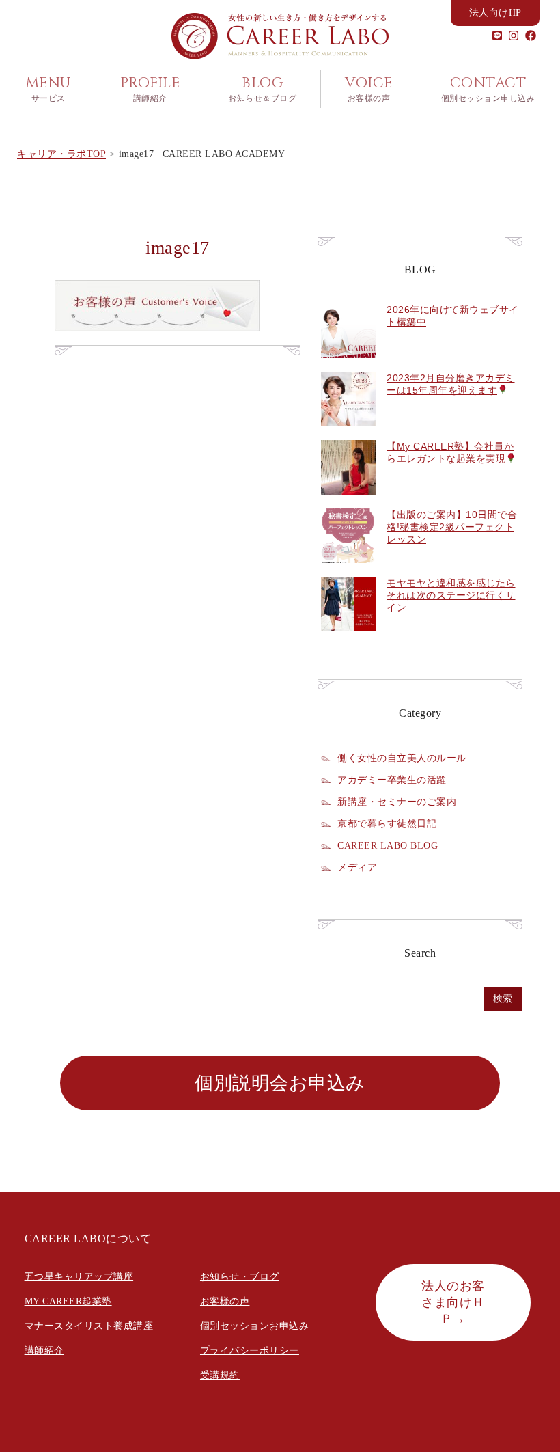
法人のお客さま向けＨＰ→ (453, 1302)
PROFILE (150, 89)
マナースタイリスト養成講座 (89, 1326)
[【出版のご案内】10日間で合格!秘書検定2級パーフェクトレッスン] (348, 570)
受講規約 (220, 1375)
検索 (502, 999)
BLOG (262, 89)
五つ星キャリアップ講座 (79, 1277)
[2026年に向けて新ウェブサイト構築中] (348, 365)
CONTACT (488, 89)
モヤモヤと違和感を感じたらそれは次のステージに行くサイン (451, 595)
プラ (210, 1350)
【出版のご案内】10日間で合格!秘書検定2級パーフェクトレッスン (452, 527)
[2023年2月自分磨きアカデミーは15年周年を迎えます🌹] (348, 433)
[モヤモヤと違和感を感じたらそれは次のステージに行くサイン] (348, 638)
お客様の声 (225, 1301)
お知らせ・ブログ (239, 1277)
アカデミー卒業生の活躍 (392, 779)
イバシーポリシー (259, 1350)
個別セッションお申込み (254, 1326)
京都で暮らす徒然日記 (386, 823)
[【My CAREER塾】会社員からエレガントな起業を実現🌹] (348, 502)
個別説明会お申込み (280, 1083)
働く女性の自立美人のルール (401, 757)
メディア (357, 867)
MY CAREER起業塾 (68, 1301)
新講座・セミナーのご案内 (396, 801)
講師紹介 (44, 1350)
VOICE (369, 89)
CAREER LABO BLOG (387, 845)
